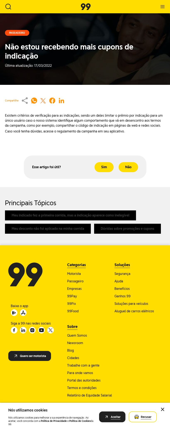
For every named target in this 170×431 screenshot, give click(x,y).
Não (128, 167)
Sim (104, 167)
